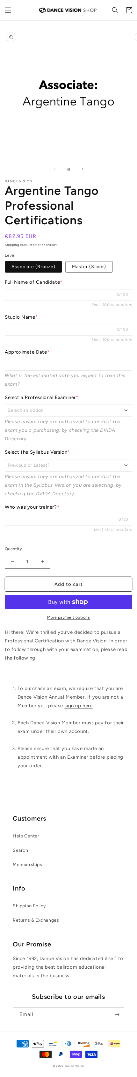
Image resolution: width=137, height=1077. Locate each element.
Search (20, 850)
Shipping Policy (29, 906)
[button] (8, 10)
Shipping (12, 245)
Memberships (27, 864)
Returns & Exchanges (36, 920)
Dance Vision (74, 1065)
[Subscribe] (117, 1014)
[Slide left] (54, 169)
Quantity (13, 548)
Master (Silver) (89, 266)
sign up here (78, 705)
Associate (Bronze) (33, 266)
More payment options (68, 617)
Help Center (26, 836)
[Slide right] (83, 169)
